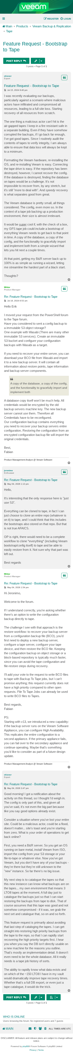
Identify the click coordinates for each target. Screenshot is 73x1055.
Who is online (14, 1016)
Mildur (7, 287)
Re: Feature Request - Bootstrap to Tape (30, 296)
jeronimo (8, 470)
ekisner (8, 76)
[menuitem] (65, 18)
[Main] (36, 7)
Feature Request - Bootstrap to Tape (35, 46)
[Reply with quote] (64, 77)
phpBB (26, 1046)
